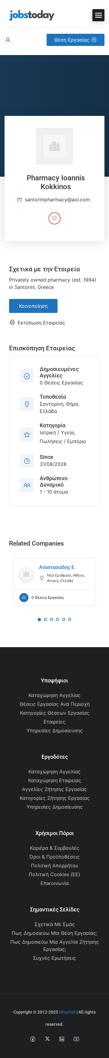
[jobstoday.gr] (29, 15)
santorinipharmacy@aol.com (57, 199)
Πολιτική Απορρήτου (54, 865)
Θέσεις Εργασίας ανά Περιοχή (55, 704)
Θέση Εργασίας (71, 40)
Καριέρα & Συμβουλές (54, 848)
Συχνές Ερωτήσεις (54, 958)
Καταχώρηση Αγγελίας (54, 695)
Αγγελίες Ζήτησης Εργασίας (54, 789)
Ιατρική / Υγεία (57, 432)
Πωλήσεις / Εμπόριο (63, 441)
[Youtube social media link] (76, 1038)
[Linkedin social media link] (62, 1038)
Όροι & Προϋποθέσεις (54, 857)
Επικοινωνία (55, 883)
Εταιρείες (54, 722)
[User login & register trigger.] (8, 39)
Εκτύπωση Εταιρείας (41, 323)
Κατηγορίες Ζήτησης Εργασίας (55, 798)
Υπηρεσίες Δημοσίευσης (55, 730)
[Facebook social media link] (33, 1038)
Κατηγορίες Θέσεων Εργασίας (54, 713)
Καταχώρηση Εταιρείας (54, 780)
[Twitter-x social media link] (47, 1038)
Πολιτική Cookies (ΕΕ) (54, 874)
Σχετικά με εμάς (55, 924)
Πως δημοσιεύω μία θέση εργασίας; (54, 933)
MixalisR (67, 1012)
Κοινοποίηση (33, 306)
